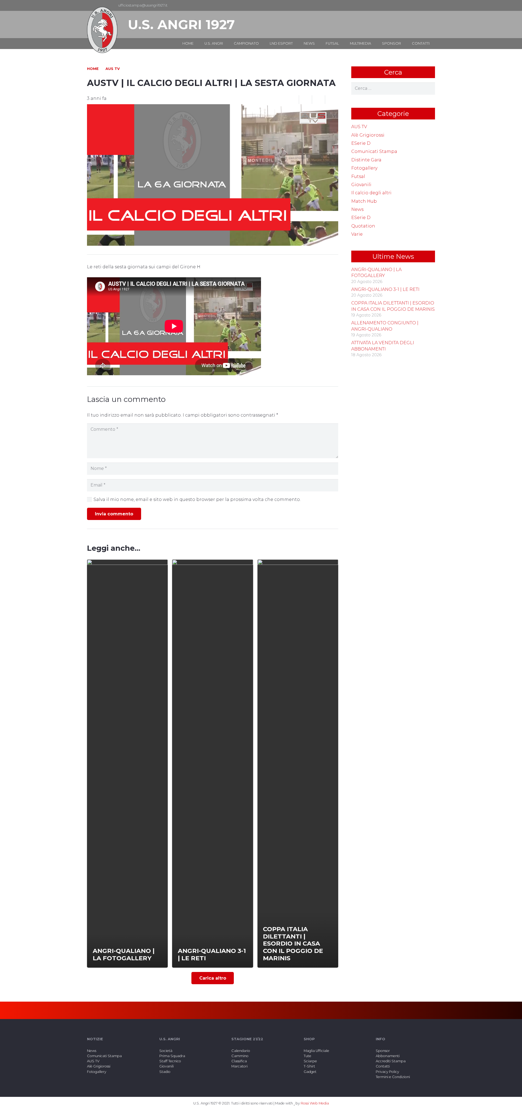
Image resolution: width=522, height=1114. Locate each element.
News (357, 209)
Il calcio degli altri (371, 192)
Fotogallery (364, 168)
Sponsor (383, 1051)
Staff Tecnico (170, 1061)
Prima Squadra (172, 1056)
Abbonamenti (388, 1056)
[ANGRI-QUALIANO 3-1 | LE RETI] (212, 763)
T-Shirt (309, 1066)
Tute (307, 1056)
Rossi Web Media (315, 1103)
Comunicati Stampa (374, 151)
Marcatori (239, 1066)
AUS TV (359, 126)
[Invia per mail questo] (292, 99)
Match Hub (364, 201)
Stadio (164, 1072)
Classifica (239, 1061)
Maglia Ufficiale (316, 1051)
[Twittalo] (318, 99)
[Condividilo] (305, 99)
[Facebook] (422, 5)
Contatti (383, 1066)
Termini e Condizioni (393, 1077)
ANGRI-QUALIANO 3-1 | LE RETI (385, 289)
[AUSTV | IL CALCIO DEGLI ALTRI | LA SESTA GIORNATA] (212, 107)
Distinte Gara (366, 159)
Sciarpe (310, 1061)
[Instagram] (430, 5)
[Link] (102, 30)
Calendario (240, 1051)
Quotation (363, 226)
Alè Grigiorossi (367, 135)
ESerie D (361, 143)
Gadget (310, 1072)
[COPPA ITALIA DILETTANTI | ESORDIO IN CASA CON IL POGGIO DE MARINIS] (297, 763)
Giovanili (361, 184)
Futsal (358, 176)
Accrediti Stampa (391, 1061)
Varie (357, 234)
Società (165, 1051)
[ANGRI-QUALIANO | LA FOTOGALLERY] (127, 763)
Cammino (239, 1056)
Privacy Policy (387, 1072)
